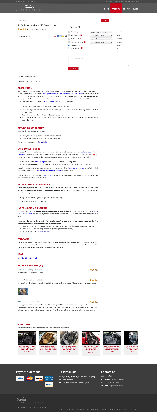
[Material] (77, 32)
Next (64, 31)
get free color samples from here (49, 170)
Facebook (136, 1)
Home (106, 9)
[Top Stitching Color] (85, 42)
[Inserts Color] (80, 38)
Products (116, 9)
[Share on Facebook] (58, 36)
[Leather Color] (81, 35)
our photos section (43, 231)
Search (136, 409)
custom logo (40, 162)
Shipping (104, 409)
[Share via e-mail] (63, 36)
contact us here (48, 175)
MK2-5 (34, 258)
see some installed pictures (51, 101)
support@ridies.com (123, 1)
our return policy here (41, 142)
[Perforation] (79, 45)
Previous (20, 31)
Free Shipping (22, 1)
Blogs (135, 9)
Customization (70, 409)
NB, (22, 258)
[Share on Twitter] (60, 36)
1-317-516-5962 (108, 1)
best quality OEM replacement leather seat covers (63, 94)
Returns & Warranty (93, 409)
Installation (80, 409)
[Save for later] (66, 36)
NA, (19, 258)
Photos (126, 9)
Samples (32, 1)
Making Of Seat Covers (124, 409)
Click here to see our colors (76, 168)
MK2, (30, 258)
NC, (26, 258)
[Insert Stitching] (82, 48)
